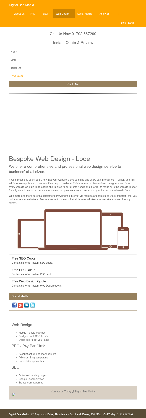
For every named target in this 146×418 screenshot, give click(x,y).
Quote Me (73, 84)
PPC (33, 13)
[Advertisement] (73, 122)
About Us (19, 13)
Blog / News (127, 22)
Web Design (63, 13)
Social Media (84, 13)
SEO (46, 13)
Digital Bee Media (21, 4)
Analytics (105, 13)
